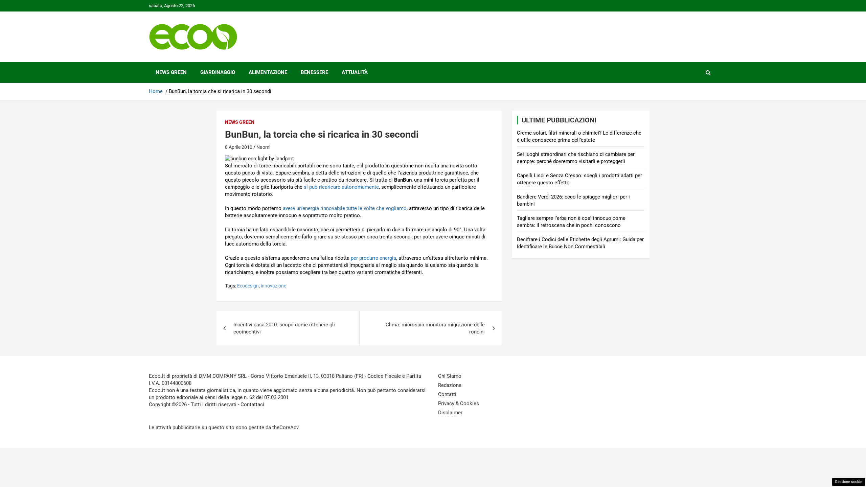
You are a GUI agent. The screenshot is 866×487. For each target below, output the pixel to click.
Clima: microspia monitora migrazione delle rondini (435, 328)
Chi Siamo (449, 376)
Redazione (449, 385)
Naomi (263, 147)
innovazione (273, 285)
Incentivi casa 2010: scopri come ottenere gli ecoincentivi (284, 328)
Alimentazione (268, 72)
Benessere (314, 72)
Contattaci (252, 404)
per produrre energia (373, 258)
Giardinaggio (217, 72)
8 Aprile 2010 (238, 147)
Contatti (447, 394)
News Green (171, 72)
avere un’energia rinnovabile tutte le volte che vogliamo (345, 208)
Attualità (355, 72)
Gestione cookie (848, 482)
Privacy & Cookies (458, 403)
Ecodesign (248, 285)
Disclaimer (450, 413)
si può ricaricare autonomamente (341, 187)
